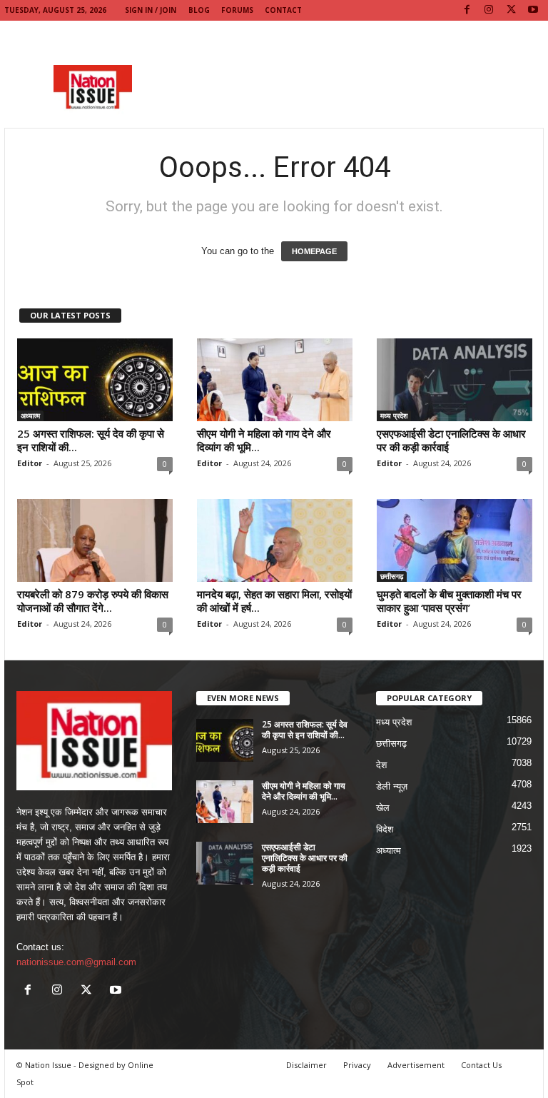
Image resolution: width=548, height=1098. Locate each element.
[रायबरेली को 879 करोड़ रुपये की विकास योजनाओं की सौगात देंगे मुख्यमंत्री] (95, 540)
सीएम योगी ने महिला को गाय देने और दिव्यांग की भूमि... (264, 440)
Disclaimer (306, 1064)
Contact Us (481, 1064)
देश (381, 765)
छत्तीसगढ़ (391, 576)
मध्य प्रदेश (393, 415)
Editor (29, 463)
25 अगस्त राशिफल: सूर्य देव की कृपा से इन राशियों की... (90, 440)
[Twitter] (510, 10)
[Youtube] (533, 10)
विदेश (384, 829)
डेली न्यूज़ (391, 786)
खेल (383, 807)
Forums (237, 10)
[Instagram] (488, 10)
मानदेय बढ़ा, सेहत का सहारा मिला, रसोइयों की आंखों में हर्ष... (274, 601)
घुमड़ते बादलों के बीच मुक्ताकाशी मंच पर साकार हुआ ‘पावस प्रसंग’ (449, 601)
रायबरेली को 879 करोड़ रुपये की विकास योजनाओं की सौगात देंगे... (92, 601)
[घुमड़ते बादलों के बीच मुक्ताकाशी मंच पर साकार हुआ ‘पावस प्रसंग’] (454, 540)
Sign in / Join (150, 10)
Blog (199, 10)
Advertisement (416, 1064)
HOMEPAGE (314, 251)
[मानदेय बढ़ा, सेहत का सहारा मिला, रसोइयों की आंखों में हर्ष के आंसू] (274, 540)
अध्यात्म (30, 415)
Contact (283, 10)
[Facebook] (466, 10)
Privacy (357, 1064)
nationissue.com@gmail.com (76, 962)
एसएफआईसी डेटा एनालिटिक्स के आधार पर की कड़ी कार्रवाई (451, 440)
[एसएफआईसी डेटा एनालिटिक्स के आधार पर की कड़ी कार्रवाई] (454, 379)
